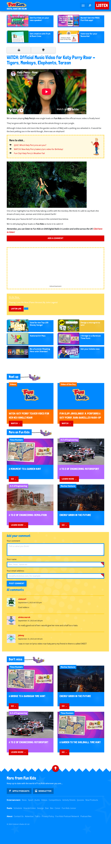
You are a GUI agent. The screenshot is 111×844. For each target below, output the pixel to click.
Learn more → (69, 478)
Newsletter (44, 791)
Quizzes (80, 800)
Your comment (13, 540)
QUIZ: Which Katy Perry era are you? (30, 145)
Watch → (15, 423)
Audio (37, 800)
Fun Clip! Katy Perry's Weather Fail (29, 153)
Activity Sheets (69, 800)
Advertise (29, 816)
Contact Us (19, 816)
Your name (12, 559)
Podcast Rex (85, 816)
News (24, 800)
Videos (44, 800)
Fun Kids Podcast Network (67, 816)
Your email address (15, 570)
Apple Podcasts (20, 791)
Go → (13, 478)
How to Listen (29, 808)
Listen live (16, 308)
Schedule (18, 808)
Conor (57, 808)
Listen (102, 5)
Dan (47, 808)
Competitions (55, 800)
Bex (51, 808)
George (40, 808)
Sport (30, 800)
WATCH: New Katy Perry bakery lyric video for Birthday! (38, 149)
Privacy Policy (48, 816)
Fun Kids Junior (69, 808)
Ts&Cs (37, 816)
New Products (91, 800)
